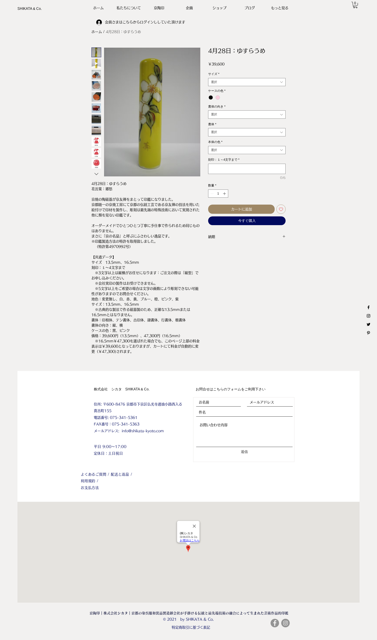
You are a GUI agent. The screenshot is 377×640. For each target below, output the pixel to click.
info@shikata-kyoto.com (143, 431)
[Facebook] (275, 623)
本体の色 (215, 142)
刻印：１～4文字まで (223, 159)
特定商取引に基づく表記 (191, 627)
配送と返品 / (121, 474)
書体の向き (216, 106)
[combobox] (247, 82)
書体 (212, 124)
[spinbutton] (218, 193)
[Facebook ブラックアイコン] (368, 307)
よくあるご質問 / (96, 474)
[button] (355, 5)
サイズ (213, 74)
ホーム (96, 31)
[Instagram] (285, 623)
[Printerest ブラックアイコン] (368, 332)
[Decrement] (211, 193)
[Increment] (225, 193)
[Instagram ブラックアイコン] (368, 315)
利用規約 (89, 481)
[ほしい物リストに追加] (281, 209)
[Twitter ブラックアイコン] (368, 324)
